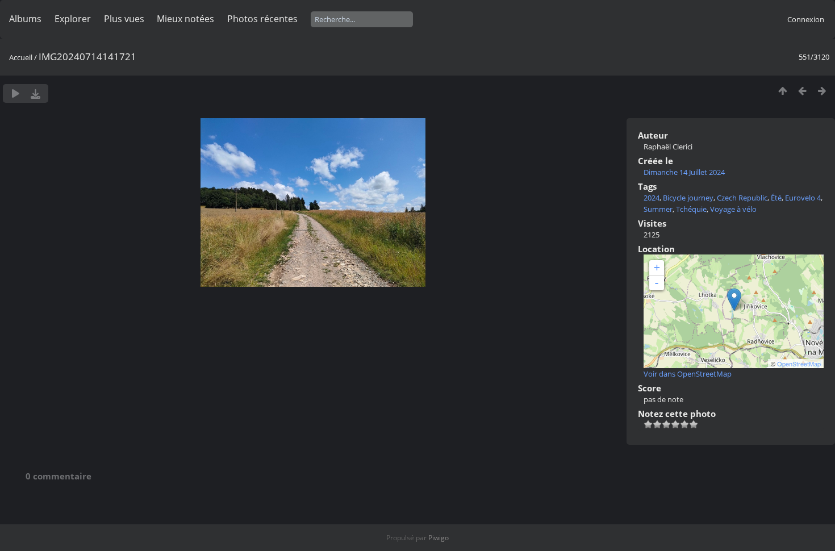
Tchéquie (691, 209)
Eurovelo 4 (803, 198)
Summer (658, 209)
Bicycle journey (688, 198)
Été (776, 198)
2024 (651, 198)
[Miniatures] (782, 90)
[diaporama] (16, 93)
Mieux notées (185, 18)
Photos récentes (262, 18)
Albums (25, 18)
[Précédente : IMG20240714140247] (802, 90)
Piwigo (438, 537)
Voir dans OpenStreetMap (688, 374)
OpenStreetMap (799, 363)
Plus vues (124, 18)
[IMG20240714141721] (734, 299)
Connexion (805, 19)
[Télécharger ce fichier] (35, 93)
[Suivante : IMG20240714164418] (822, 90)
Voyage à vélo (733, 209)
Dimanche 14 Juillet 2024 (684, 172)
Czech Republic (742, 198)
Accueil (20, 57)
